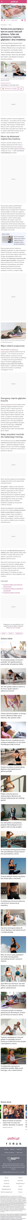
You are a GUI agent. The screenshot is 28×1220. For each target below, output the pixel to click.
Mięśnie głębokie (5, 404)
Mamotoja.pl (6, 1186)
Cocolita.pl (6, 1183)
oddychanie (19, 633)
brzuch (10, 633)
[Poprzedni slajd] (1, 1112)
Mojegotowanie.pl (6, 1189)
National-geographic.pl (6, 1192)
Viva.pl (20, 1186)
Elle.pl (6, 1178)
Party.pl (20, 1178)
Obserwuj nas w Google (10, 88)
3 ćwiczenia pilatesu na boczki (11, 592)
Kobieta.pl (20, 1180)
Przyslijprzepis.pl (20, 1183)
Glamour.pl (6, 1180)
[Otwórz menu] (2, 2)
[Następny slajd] (25, 1112)
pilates (3, 633)
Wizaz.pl (20, 1189)
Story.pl (20, 1192)
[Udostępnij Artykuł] (21, 88)
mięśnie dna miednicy (16, 147)
